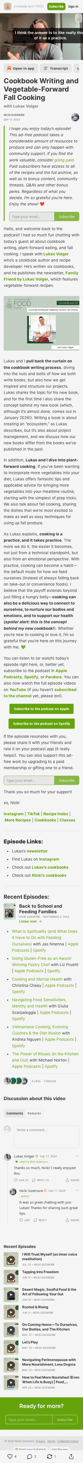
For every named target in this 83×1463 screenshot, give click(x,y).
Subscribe (56, 6)
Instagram (14, 814)
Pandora (53, 677)
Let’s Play (30, 1342)
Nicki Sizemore (14, 115)
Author (25, 1196)
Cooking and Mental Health (37, 979)
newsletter (37, 851)
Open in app (23, 68)
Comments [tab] (14, 1113)
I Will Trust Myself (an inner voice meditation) (49, 1256)
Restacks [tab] (34, 1113)
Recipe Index (55, 814)
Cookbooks (45, 820)
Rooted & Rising (35, 1307)
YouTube (17, 689)
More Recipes (18, 820)
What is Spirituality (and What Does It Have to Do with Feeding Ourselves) (44, 937)
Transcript (59, 68)
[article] (41, 1259)
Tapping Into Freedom (40, 1272)
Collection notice (68, 1441)
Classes (67, 820)
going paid (64, 160)
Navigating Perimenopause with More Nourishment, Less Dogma (49, 1362)
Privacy (40, 1441)
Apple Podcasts (29, 971)
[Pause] (5, 55)
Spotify (31, 677)
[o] (11, 1259)
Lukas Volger (56, 254)
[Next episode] (15, 55)
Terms (51, 1441)
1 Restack (49, 1081)
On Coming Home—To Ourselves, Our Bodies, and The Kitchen (50, 1326)
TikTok (33, 814)
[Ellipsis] (77, 1156)
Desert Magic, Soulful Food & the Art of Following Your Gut (49, 1291)
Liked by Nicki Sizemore (33, 1161)
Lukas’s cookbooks (50, 867)
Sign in (73, 6)
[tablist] (24, 1113)
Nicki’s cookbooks (49, 875)
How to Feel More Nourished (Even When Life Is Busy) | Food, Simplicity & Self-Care (50, 1379)
